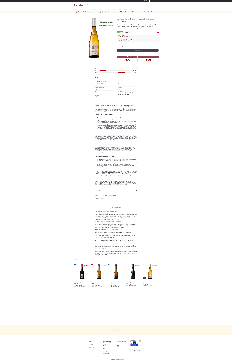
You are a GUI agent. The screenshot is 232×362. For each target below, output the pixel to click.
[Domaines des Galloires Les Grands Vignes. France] (133, 276)
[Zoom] (94, 37)
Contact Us (91, 349)
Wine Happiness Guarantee (109, 342)
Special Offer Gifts (111, 201)
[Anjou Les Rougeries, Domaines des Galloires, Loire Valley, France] (81, 276)
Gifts (101, 9)
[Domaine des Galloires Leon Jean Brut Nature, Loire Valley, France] (116, 276)
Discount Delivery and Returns (107, 345)
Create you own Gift (107, 341)
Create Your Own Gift (111, 9)
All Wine (97, 195)
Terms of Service (106, 351)
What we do (91, 342)
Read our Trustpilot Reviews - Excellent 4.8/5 (108, 1)
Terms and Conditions (108, 347)
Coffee (81, 9)
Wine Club (91, 346)
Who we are (91, 341)
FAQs (104, 348)
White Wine (105, 195)
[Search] (113, 4)
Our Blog (91, 344)
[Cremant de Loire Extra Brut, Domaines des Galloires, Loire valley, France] (98, 276)
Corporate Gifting (122, 9)
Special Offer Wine (100, 201)
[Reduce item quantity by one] (118, 46)
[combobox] (100, 4)
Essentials (94, 9)
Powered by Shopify (120, 359)
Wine (75, 9)
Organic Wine (113, 195)
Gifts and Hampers (107, 350)
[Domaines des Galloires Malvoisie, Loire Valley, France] (150, 276)
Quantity (119, 43)
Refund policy (106, 353)
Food (87, 9)
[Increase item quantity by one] (122, 46)
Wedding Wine (92, 347)
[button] (136, 68)
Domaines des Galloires (82, 259)
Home (118, 16)
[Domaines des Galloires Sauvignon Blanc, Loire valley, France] (80, 309)
